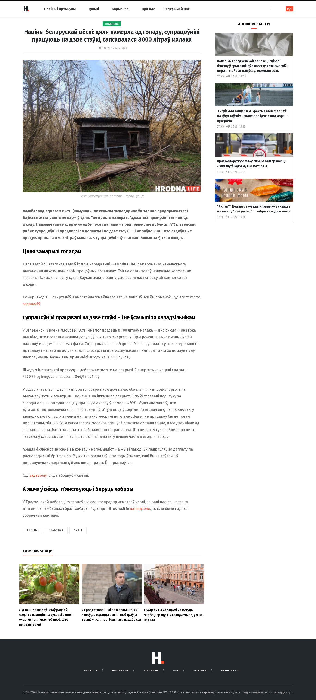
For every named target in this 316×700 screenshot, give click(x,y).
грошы (32, 530)
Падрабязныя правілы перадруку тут (267, 692)
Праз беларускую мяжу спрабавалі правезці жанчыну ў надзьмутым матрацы (251, 163)
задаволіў (31, 304)
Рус (289, 9)
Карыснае (120, 9)
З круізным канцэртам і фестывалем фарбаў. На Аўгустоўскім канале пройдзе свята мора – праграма (252, 116)
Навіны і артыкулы (60, 9)
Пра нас (148, 9)
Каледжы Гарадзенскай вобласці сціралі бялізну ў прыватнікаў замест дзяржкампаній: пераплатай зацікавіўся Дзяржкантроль (252, 66)
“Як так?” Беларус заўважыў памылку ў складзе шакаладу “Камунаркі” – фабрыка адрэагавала (254, 209)
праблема (56, 530)
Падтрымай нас (176, 9)
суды (78, 530)
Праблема (111, 24)
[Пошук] (276, 8)
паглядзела (140, 508)
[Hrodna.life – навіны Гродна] (26, 9)
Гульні (94, 9)
